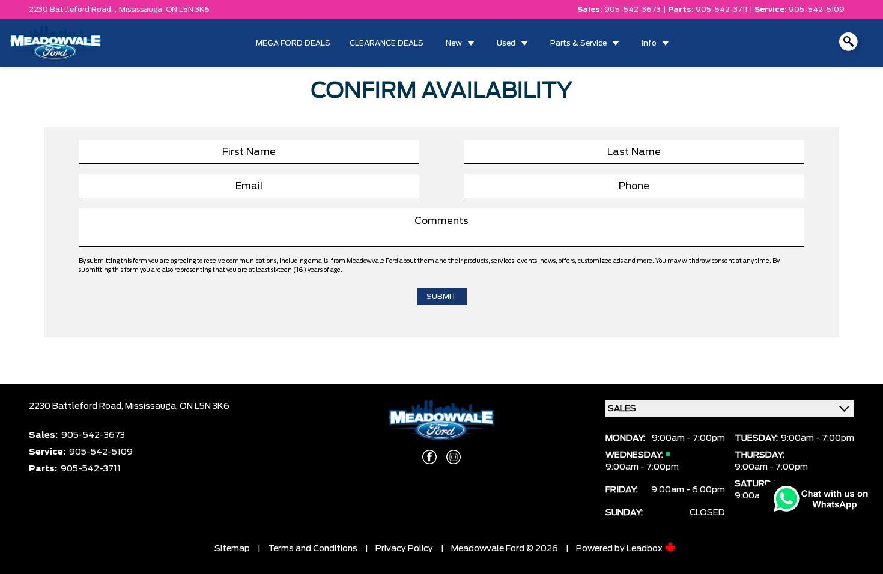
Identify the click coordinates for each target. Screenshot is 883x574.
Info (649, 43)
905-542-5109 (817, 9)
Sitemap (232, 549)
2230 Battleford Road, (77, 406)
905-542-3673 (632, 9)
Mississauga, (142, 9)
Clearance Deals (386, 43)
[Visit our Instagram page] (453, 457)
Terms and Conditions (312, 549)
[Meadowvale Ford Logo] (56, 43)
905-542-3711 (721, 9)
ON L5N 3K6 (188, 9)
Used (506, 43)
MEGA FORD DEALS (293, 43)
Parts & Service (578, 43)
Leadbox (645, 549)
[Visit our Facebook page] (429, 457)
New (454, 43)
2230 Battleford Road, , (73, 9)
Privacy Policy (404, 549)
